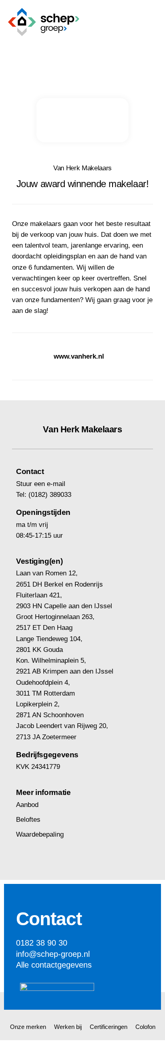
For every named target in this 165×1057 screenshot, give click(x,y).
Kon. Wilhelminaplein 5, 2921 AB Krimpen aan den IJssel (64, 666)
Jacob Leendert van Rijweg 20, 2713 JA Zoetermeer (62, 731)
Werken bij (68, 1026)
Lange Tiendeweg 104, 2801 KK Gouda (49, 644)
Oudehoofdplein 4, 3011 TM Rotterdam (45, 688)
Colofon (145, 1026)
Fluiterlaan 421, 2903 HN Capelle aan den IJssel (64, 600)
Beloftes (28, 819)
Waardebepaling (40, 834)
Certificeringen (108, 1026)
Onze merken (28, 1026)
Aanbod (27, 805)
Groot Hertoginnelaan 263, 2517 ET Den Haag (55, 622)
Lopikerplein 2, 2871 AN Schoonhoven (50, 709)
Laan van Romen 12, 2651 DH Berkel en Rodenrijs (59, 578)
